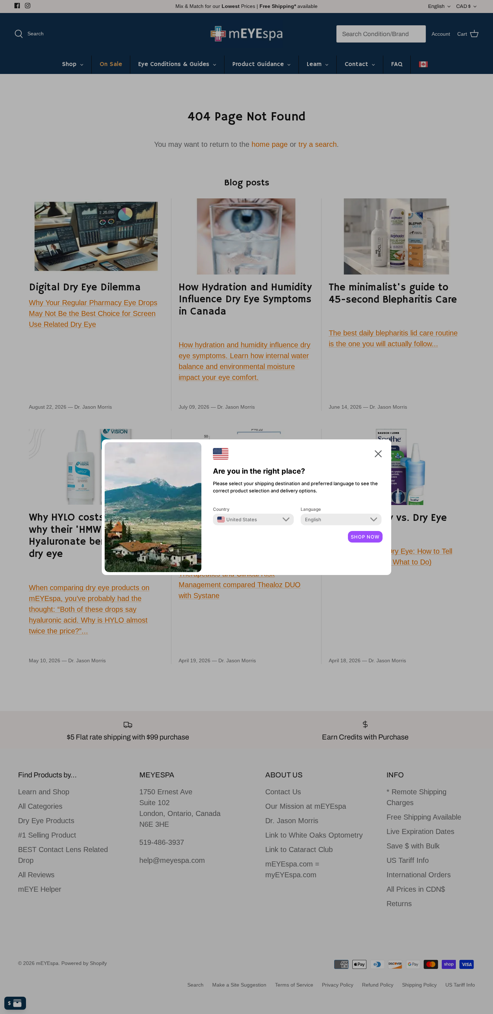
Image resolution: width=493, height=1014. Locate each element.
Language (311, 509)
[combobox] (237, 519)
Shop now (365, 537)
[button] (378, 453)
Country (221, 509)
